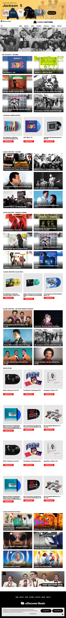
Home (20, 26)
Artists (26, 26)
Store (32, 26)
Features (38, 26)
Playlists (46, 26)
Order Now (8, 141)
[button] (12, 129)
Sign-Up (59, 26)
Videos (53, 26)
